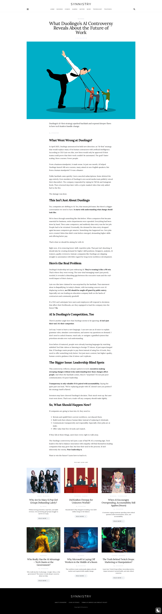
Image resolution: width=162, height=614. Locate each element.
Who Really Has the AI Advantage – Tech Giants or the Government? (43, 562)
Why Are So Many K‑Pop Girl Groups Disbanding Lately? (43, 501)
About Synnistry (61, 602)
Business (60, 9)
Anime (52, 9)
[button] (158, 610)
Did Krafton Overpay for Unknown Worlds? (81, 501)
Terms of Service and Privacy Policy (94, 602)
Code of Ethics (74, 602)
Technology (97, 9)
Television (108, 9)
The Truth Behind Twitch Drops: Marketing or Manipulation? (118, 561)
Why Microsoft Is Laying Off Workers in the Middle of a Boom (81, 561)
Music (89, 9)
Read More (42, 518)
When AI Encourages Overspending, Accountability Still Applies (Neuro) (118, 502)
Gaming (74, 9)
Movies (82, 9)
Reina (45, 506)
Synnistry (81, 4)
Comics (67, 9)
